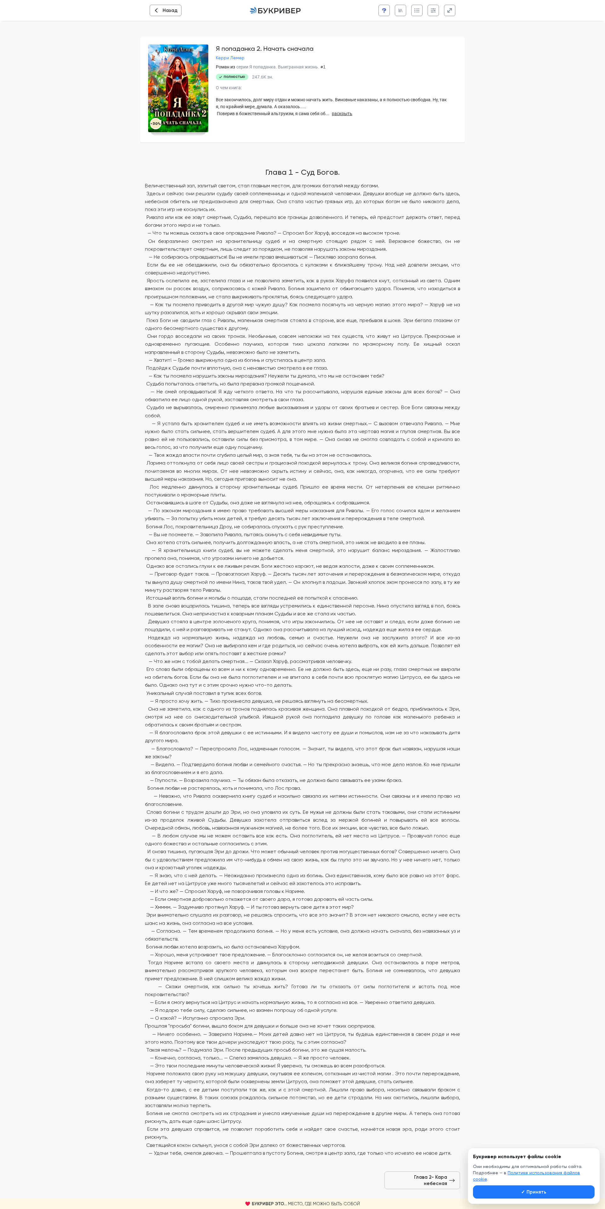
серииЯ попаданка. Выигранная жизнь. (277, 66)
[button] (302, 1204)
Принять (533, 1192)
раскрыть (342, 113)
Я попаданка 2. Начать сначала (265, 48)
